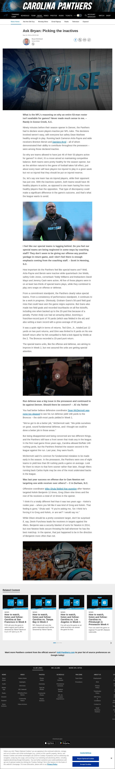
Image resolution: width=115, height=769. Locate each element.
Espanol (3, 697)
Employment (97, 674)
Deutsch (3, 693)
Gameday (41, 680)
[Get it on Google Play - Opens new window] (65, 740)
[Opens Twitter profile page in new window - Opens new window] (33, 44)
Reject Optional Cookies (85, 758)
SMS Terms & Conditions (97, 695)
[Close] (111, 758)
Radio (4, 689)
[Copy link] (89, 40)
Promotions (78, 678)
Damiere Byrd (40, 141)
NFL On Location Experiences (60, 693)
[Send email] (84, 41)
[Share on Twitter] (80, 41)
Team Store (78, 674)
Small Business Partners (97, 706)
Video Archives (22, 700)
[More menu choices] (74, 15)
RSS (97, 678)
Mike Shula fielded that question (60, 485)
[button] (57, 79)
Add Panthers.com (67, 648)
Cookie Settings (85, 753)
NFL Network (22, 686)
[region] (57, 758)
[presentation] (111, 639)
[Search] (85, 15)
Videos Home (22, 674)
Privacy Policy (42, 764)
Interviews (22, 682)
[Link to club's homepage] (6, 15)
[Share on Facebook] (75, 41)
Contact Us (97, 700)
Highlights (22, 678)
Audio (4, 680)
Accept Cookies (85, 764)
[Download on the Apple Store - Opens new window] (49, 739)
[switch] (78, 15)
